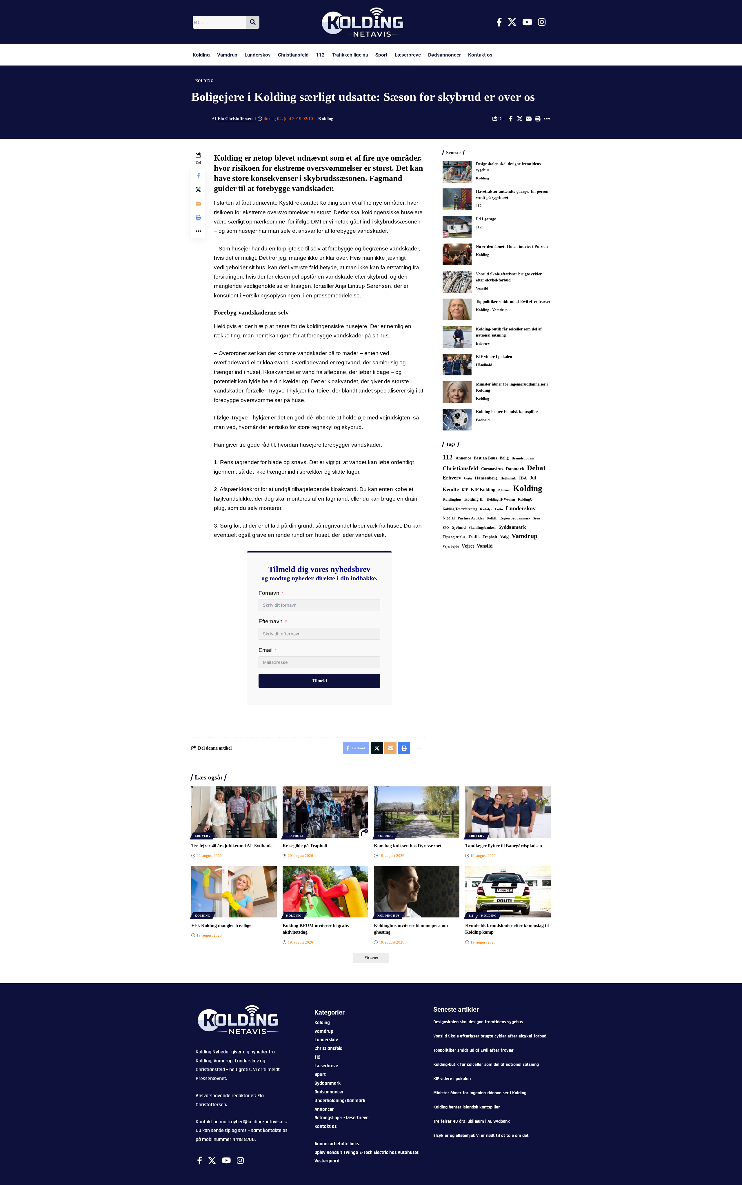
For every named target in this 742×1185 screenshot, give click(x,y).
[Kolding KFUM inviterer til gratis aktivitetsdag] (325, 891)
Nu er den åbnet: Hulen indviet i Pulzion (512, 246)
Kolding (201, 55)
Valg (504, 536)
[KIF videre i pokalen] (457, 364)
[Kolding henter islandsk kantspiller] (457, 419)
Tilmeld (319, 680)
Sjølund (459, 527)
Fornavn (269, 593)
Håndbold (484, 365)
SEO (446, 527)
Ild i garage (486, 219)
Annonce (463, 458)
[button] (538, 118)
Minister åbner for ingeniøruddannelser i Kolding (479, 1093)
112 (320, 55)
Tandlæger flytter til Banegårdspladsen (503, 845)
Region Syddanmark (514, 518)
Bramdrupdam (523, 458)
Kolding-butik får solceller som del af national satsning (486, 1065)
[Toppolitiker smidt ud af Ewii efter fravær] (457, 309)
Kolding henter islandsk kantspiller (507, 412)
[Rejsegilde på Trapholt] (325, 812)
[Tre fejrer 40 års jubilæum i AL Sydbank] (234, 812)
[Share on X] (520, 118)
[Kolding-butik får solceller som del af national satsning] (457, 337)
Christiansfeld (293, 55)
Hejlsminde (508, 478)
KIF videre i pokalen (494, 357)
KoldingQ (525, 499)
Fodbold (483, 420)
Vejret (468, 546)
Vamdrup (227, 55)
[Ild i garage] (457, 227)
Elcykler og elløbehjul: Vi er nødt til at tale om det (481, 1136)
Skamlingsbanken (482, 528)
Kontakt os (480, 55)
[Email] (529, 118)
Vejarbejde (451, 546)
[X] (512, 22)
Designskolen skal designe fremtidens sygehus (478, 1022)
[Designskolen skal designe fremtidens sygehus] (457, 172)
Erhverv (483, 343)
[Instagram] (542, 22)
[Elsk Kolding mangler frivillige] (234, 891)
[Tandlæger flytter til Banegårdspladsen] (508, 812)
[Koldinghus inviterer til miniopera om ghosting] (416, 891)
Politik (492, 518)
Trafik (474, 536)
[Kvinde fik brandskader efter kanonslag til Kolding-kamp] (508, 891)
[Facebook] (499, 22)
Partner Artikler (471, 518)
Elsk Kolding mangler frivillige (221, 925)
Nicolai (449, 518)
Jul (533, 477)
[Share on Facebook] (511, 118)
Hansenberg (486, 478)
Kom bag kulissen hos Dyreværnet (407, 845)
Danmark (515, 468)
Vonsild (482, 288)
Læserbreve (408, 55)
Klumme (504, 490)
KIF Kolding (483, 489)
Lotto (499, 509)
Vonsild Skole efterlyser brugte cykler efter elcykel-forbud (489, 1036)
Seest (536, 518)
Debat (536, 468)
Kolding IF (474, 499)
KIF (465, 490)
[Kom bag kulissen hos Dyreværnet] (416, 812)
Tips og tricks (454, 537)
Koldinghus (452, 499)
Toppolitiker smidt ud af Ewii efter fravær (513, 301)
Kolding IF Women (501, 499)
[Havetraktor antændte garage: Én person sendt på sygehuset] (457, 199)
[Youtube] (527, 22)
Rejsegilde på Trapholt (305, 845)
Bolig (504, 458)
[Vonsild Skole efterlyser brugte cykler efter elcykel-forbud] (457, 282)
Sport (381, 55)
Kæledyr (486, 509)
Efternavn (271, 621)
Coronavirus (492, 469)
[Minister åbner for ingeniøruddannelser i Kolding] (457, 392)
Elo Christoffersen (235, 118)
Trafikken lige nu (350, 55)
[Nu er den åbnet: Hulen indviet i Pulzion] (457, 254)
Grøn (468, 478)
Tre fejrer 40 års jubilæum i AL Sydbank (231, 845)
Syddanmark (512, 527)
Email (265, 650)
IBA (523, 478)
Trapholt (490, 537)
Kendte (451, 489)
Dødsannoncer (444, 55)
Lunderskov (258, 55)
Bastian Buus (485, 458)
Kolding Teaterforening (460, 509)
